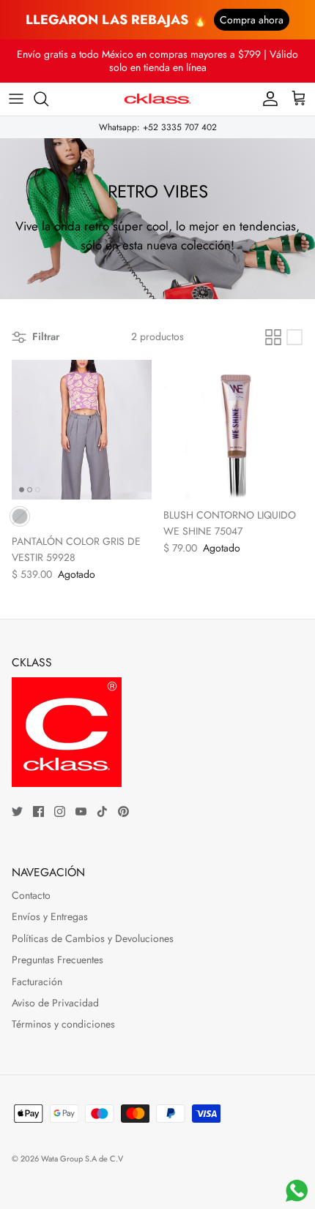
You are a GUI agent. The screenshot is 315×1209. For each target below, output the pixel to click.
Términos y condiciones (63, 1024)
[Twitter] (17, 811)
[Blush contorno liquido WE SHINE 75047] (233, 430)
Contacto (31, 895)
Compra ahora (252, 19)
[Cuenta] (267, 99)
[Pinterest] (123, 811)
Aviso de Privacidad (55, 1002)
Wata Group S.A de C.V (82, 1158)
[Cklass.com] (157, 99)
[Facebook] (38, 811)
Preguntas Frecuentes (57, 959)
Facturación (37, 981)
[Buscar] (48, 99)
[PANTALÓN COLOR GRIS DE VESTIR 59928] (82, 430)
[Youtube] (80, 811)
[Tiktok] (102, 811)
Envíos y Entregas (50, 916)
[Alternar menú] (16, 99)
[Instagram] (59, 811)
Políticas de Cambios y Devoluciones (93, 938)
